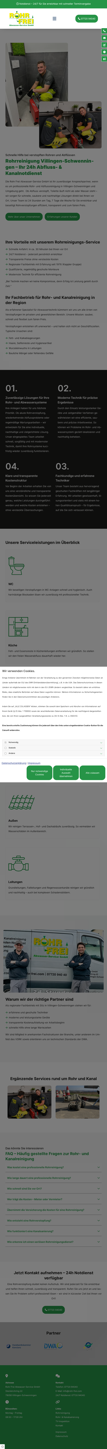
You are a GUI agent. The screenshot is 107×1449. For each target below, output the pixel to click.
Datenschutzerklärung (14, 763)
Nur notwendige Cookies (39, 773)
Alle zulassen (92, 772)
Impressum (34, 763)
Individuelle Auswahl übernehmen (65, 773)
